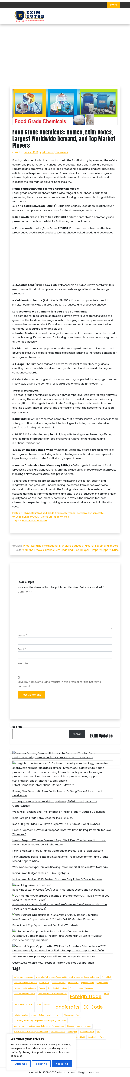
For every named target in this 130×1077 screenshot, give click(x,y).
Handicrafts (65, 1007)
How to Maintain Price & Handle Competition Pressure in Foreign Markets (57, 851)
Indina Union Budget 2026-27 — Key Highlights (40, 873)
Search (77, 734)
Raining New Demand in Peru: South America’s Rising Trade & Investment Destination (57, 793)
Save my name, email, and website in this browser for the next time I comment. (60, 684)
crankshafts (73, 982)
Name (22, 635)
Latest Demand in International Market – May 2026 (43, 785)
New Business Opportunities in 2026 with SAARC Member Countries (53, 919)
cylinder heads (87, 982)
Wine (102, 1037)
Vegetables (93, 1037)
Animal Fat (106, 977)
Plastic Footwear (58, 1031)
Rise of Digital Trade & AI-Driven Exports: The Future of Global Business (56, 824)
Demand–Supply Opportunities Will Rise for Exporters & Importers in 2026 (58, 950)
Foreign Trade (85, 996)
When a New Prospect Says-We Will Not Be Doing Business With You (54, 956)
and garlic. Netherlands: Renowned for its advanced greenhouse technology (67, 977)
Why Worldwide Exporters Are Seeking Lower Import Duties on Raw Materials (60, 867)
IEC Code (92, 1007)
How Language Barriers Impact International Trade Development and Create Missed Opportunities (60, 859)
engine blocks (102, 982)
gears (38, 1004)
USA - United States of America (51, 516)
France (71, 513)
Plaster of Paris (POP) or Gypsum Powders (31, 1031)
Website (23, 663)
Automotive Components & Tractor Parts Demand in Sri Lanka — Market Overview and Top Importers (57, 938)
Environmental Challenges (25, 988)
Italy (100, 513)
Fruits (106, 994)
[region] (41, 1052)
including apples (21, 1015)
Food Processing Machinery (81, 988)
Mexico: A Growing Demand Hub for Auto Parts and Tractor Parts (52, 757)
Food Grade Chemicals (54, 513)
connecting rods (58, 982)
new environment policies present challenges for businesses (39, 1026)
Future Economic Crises (23, 1004)
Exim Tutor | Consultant (55, 152)
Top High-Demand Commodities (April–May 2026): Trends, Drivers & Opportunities (54, 804)
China (27, 513)
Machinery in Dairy (72, 1015)
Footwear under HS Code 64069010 (52, 994)
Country (35, 513)
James (33, 1015)
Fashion (42, 988)
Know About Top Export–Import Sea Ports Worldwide (45, 925)
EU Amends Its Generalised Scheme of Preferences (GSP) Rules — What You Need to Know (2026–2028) (59, 907)
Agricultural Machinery (23, 977)
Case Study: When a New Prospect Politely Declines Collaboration (53, 963)
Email (22, 649)
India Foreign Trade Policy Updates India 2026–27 (42, 818)
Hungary (92, 513)
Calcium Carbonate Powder (25, 982)
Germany (82, 513)
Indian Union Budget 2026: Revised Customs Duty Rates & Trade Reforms (57, 879)
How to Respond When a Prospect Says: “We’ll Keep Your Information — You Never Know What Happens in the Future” (59, 842)
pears (79, 1026)
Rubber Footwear (87, 1031)
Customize (21, 1063)
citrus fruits (44, 982)
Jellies (41, 1015)
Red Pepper (72, 1031)
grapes (47, 1004)
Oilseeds (70, 1026)
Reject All (41, 1063)
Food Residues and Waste (24, 994)
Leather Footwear (54, 1015)
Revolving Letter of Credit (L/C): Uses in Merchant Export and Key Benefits (58, 890)
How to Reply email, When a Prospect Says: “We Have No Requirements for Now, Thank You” (61, 832)
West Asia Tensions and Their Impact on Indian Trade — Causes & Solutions (58, 812)
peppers (87, 1026)
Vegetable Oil (79, 1037)
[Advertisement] (65, 63)
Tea (98, 1031)
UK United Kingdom (22, 516)
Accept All (62, 1063)
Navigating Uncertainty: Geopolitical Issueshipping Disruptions (40, 1020)
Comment (25, 591)
